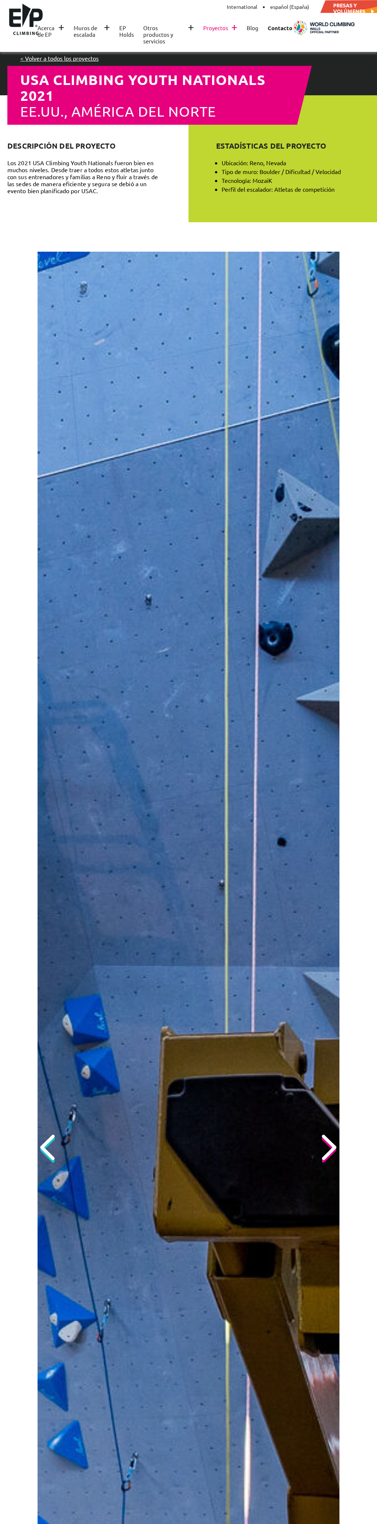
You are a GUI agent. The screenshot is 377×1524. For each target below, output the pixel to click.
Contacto (280, 28)
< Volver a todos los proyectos (59, 58)
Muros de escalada (92, 31)
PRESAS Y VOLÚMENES (349, 8)
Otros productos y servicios (168, 35)
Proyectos (220, 28)
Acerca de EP (51, 31)
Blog (252, 28)
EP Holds (126, 31)
